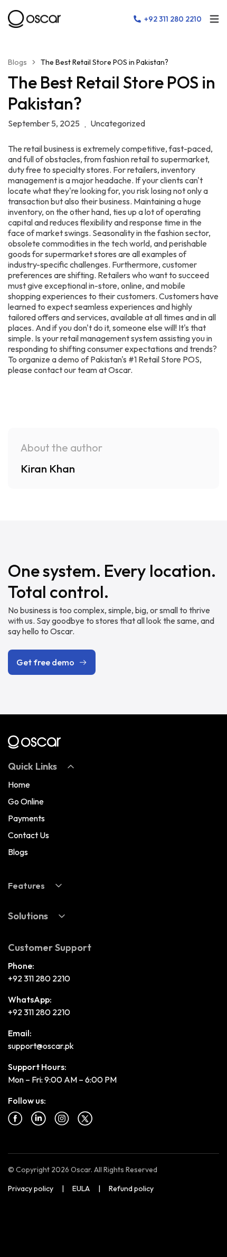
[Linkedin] (38, 1118)
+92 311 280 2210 (39, 978)
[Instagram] (61, 1118)
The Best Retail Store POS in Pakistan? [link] (104, 62)
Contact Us (28, 835)
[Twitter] (85, 1118)
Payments (26, 818)
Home (19, 784)
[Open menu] (214, 19)
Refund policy (131, 1188)
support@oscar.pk (41, 1045)
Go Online (26, 801)
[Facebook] (15, 1118)
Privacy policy (30, 1188)
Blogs (17, 62)
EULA (81, 1188)
